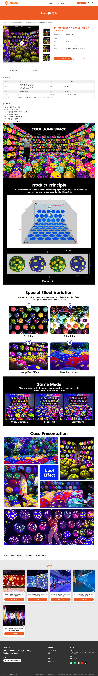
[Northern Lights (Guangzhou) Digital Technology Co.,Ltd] (11, 3)
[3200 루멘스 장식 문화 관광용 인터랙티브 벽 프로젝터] (60, 581)
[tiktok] (86, 663)
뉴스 (59, 3)
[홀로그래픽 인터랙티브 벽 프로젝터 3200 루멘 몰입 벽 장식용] (14, 615)
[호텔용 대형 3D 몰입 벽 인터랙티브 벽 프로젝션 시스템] (84, 581)
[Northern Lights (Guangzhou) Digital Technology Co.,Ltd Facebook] (78, 663)
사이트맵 (15, 674)
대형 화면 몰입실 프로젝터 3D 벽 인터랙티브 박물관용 (14, 595)
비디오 (66, 3)
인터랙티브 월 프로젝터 (18, 22)
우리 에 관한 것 (50, 3)
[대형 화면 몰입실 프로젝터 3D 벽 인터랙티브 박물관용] (14, 581)
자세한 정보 (13, 70)
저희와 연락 (72, 3)
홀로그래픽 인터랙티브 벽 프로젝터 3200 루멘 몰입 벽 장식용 (14, 629)
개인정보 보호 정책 (7, 674)
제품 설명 (35, 70)
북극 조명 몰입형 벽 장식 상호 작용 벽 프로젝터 (37, 595)
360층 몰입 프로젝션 (41, 555)
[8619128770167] (71, 663)
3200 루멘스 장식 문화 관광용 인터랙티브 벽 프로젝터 (60, 595)
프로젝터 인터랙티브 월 (17, 555)
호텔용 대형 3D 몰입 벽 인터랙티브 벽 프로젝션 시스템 (83, 595)
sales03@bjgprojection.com (13, 660)
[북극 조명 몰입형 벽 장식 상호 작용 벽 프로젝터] (37, 581)
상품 (56, 3)
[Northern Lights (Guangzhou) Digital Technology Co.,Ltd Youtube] (82, 663)
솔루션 (62, 3)
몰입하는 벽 (29, 555)
